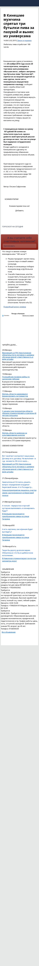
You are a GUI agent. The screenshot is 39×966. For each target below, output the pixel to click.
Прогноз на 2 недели (28, 315)
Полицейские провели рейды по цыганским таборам (16, 378)
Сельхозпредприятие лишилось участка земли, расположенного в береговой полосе (19, 493)
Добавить (19, 210)
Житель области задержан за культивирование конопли (14, 434)
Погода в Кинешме (17, 313)
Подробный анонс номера (14, 307)
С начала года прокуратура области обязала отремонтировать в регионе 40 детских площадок (19, 413)
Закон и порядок (24, 40)
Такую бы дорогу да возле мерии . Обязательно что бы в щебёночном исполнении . (17, 553)
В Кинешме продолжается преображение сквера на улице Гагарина (15, 516)
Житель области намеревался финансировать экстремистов (15, 395)
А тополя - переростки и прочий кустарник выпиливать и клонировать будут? (18, 508)
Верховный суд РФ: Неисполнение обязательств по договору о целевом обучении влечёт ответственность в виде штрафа (18, 356)
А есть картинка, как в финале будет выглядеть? (17, 530)
